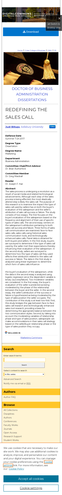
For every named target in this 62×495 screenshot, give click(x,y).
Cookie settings (31, 488)
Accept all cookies (31, 479)
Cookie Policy (16, 469)
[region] (31, 469)
